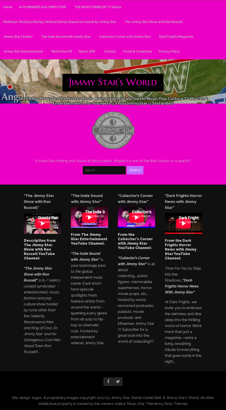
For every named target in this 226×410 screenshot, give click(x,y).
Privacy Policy (169, 51)
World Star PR (61, 51)
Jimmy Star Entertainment (23, 51)
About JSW (87, 51)
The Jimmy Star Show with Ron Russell (154, 22)
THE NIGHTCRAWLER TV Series (97, 7)
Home (7, 7)
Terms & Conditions (137, 51)
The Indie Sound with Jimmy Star (65, 36)
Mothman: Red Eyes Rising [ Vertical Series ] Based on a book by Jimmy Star (59, 22)
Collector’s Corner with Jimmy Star (125, 36)
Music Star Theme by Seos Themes (157, 403)
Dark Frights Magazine (176, 36)
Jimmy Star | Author (18, 36)
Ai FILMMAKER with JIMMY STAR (42, 7)
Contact (110, 51)
